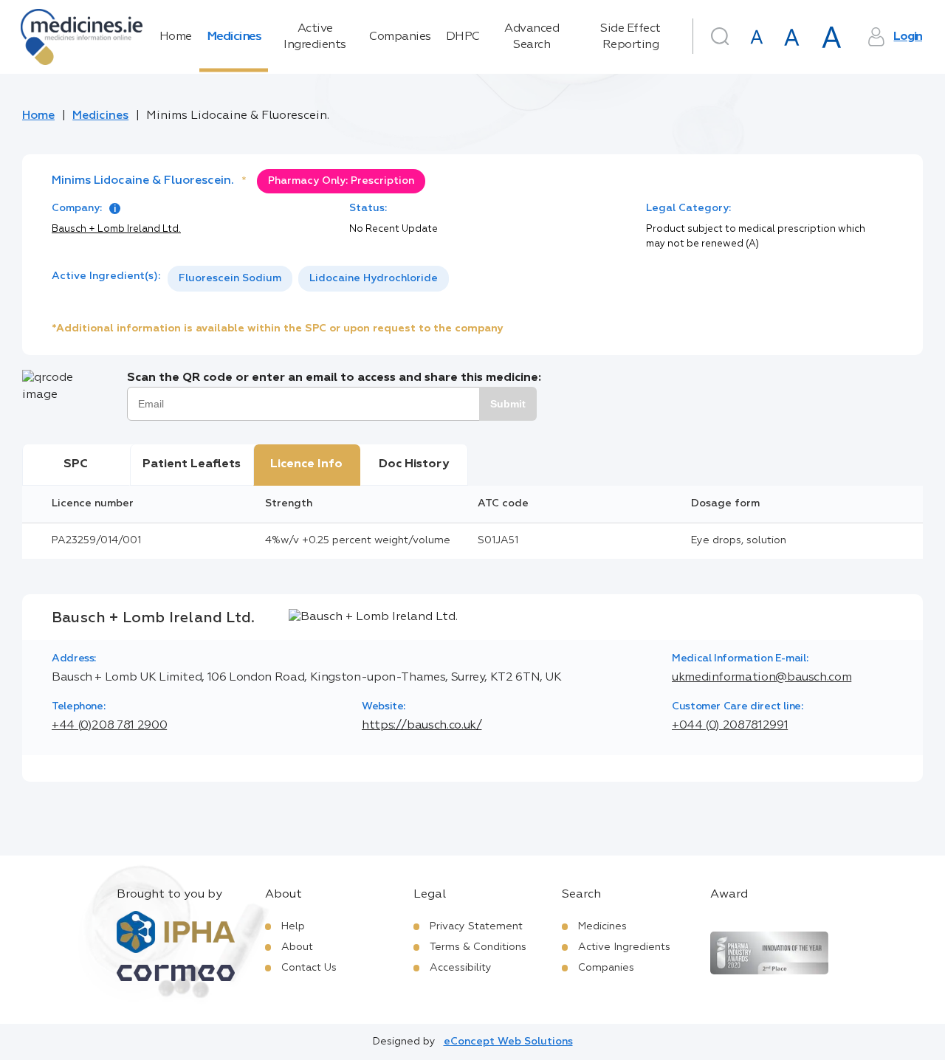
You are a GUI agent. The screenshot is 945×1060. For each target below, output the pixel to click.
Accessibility (461, 968)
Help (293, 926)
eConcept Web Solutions (508, 1041)
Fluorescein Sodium (230, 278)
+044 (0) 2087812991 (730, 726)
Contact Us (309, 968)
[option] (230, 279)
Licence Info (306, 464)
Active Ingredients (315, 37)
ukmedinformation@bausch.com (761, 678)
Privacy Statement (476, 926)
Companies (400, 37)
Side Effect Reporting (630, 37)
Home (175, 37)
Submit (508, 404)
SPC (75, 464)
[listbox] (308, 279)
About (297, 947)
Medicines (234, 37)
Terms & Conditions (478, 947)
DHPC (463, 37)
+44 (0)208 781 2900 (109, 726)
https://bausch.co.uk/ (421, 726)
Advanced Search (531, 37)
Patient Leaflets (191, 464)
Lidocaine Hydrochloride (373, 278)
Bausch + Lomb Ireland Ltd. (116, 229)
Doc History (414, 464)
